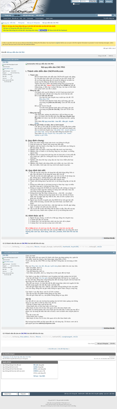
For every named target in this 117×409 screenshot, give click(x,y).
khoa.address (24, 337)
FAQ (21, 18)
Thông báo (21, 23)
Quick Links (49, 18)
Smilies (35, 367)
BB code (35, 365)
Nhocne (36, 247)
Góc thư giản (43, 278)
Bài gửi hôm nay (28, 15)
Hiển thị (111, 56)
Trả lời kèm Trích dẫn (109, 238)
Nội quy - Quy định (39, 376)
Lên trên (112, 343)
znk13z (99, 247)
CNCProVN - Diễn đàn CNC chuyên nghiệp (90, 393)
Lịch (24, 18)
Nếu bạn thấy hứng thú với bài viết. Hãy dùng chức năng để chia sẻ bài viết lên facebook (35, 30)
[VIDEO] (35, 371)
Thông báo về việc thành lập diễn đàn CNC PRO (17, 357)
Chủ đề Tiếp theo (63, 349)
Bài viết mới (15, 18)
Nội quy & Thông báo (33, 23)
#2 (114, 252)
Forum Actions (40, 18)
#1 (114, 59)
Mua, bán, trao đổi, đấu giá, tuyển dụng (45, 266)
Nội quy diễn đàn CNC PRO (15, 52)
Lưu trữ (106, 393)
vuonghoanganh (67, 337)
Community (30, 18)
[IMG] (35, 369)
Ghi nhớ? (77, 4)
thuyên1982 (75, 247)
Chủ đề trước (53, 349)
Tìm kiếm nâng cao (108, 18)
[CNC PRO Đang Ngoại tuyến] (8, 69)
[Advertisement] (29, 37)
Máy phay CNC (44, 99)
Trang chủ (8, 15)
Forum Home (7, 18)
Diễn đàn (17, 15)
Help (101, 1)
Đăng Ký (109, 1)
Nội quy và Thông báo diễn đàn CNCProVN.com (17, 28)
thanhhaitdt (66, 247)
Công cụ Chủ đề (102, 56)
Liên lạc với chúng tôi (70, 393)
